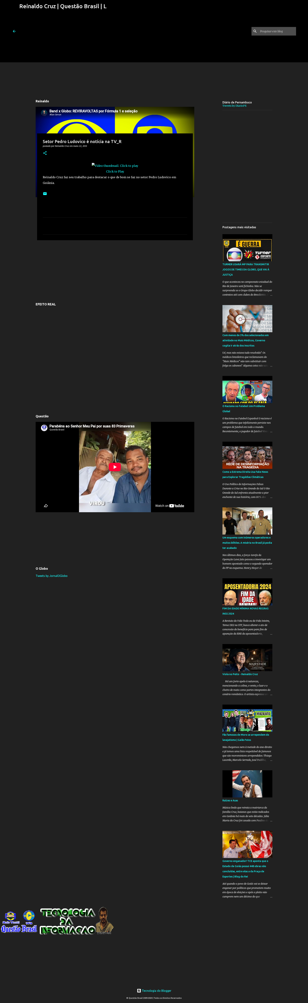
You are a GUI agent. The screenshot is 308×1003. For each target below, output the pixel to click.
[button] (45, 153)
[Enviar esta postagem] (45, 195)
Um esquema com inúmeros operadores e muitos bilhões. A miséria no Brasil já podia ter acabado (247, 542)
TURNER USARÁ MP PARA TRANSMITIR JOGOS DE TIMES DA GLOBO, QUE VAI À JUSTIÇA (245, 269)
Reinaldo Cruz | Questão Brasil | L (63, 6)
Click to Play (115, 171)
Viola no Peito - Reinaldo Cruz (240, 674)
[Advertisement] (62, 37)
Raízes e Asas (230, 800)
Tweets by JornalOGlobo (52, 575)
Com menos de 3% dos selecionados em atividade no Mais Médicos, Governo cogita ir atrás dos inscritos (245, 340)
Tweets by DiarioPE (234, 105)
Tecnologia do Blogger (156, 990)
